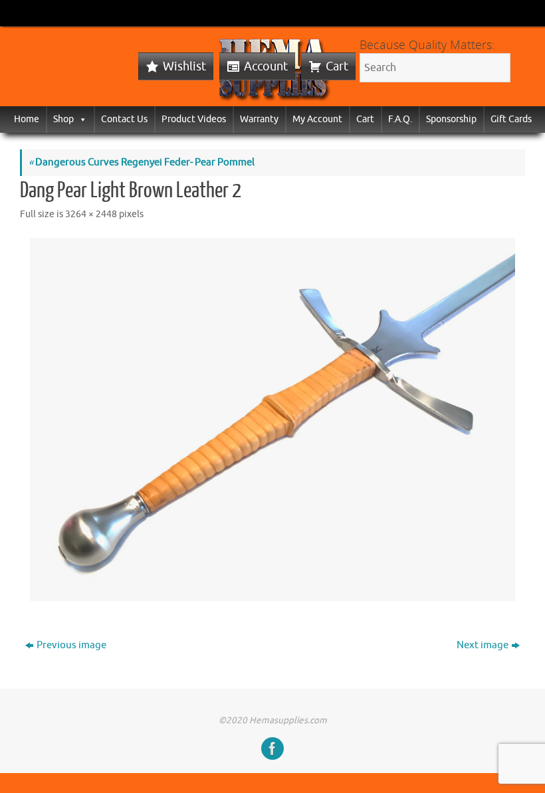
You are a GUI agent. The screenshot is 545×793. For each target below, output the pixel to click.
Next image (482, 645)
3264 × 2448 (91, 214)
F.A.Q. (400, 119)
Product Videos (194, 119)
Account (266, 66)
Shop (63, 119)
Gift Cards (511, 119)
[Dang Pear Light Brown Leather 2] (272, 419)
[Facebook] (272, 748)
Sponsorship (451, 119)
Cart (337, 66)
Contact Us (124, 119)
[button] (80, 119)
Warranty (259, 119)
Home (26, 119)
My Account (317, 119)
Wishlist (184, 66)
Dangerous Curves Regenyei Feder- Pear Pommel (142, 162)
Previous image (71, 645)
